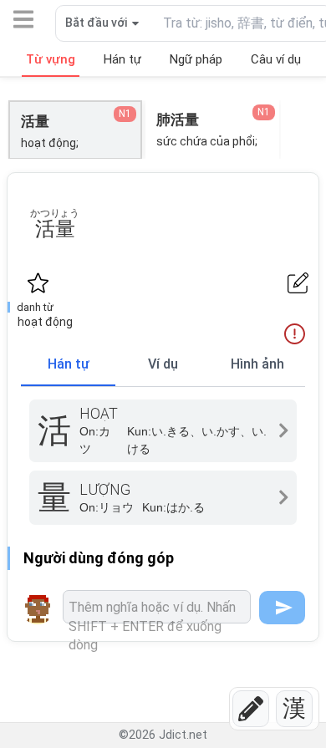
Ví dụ (163, 364)
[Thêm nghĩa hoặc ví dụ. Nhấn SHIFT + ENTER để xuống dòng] (157, 606)
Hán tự (68, 364)
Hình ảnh (257, 364)
